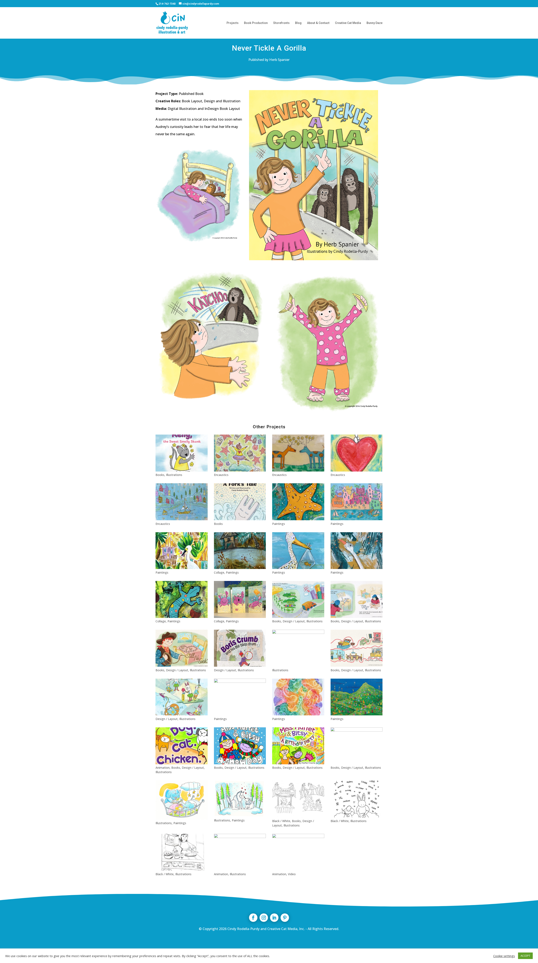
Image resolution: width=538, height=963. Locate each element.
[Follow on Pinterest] (285, 917)
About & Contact (318, 23)
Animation (163, 768)
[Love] (357, 453)
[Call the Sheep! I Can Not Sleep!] (298, 648)
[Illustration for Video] (298, 852)
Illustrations (174, 475)
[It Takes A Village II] (182, 550)
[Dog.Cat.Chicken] (182, 745)
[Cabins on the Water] (240, 550)
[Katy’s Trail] (298, 599)
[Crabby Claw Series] (240, 599)
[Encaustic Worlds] (298, 453)
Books (160, 475)
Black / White (281, 821)
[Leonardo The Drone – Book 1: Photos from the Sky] (357, 599)
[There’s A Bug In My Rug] (298, 798)
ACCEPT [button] (525, 956)
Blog (298, 23)
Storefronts (281, 23)
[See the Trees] (240, 697)
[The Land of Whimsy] (298, 697)
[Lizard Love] (182, 599)
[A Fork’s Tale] (240, 501)
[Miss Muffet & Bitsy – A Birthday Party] (298, 745)
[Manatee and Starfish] (298, 501)
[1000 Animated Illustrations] (240, 852)
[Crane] (357, 550)
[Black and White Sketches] (182, 852)
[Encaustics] (182, 501)
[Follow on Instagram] (264, 917)
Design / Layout (294, 621)
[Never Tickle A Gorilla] (357, 745)
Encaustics (221, 475)
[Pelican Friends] (298, 550)
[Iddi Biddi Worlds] (357, 501)
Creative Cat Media (348, 23)
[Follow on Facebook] (253, 917)
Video (292, 874)
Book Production (256, 23)
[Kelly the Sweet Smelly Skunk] (182, 453)
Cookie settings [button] (504, 956)
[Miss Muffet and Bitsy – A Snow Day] (240, 745)
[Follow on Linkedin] (274, 917)
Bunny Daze (374, 23)
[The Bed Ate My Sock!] (182, 648)
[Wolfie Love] (240, 798)
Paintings (278, 524)
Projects (233, 23)
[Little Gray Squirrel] (357, 648)
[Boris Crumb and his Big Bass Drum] (240, 648)
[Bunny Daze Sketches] (357, 798)
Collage (219, 572)
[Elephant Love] (182, 800)
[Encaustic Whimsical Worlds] (240, 453)
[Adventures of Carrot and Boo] (182, 697)
